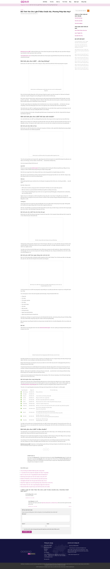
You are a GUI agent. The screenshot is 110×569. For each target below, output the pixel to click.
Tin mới (27, 4)
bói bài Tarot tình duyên (45, 327)
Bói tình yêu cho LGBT (25, 51)
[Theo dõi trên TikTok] (23, 551)
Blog (70, 1)
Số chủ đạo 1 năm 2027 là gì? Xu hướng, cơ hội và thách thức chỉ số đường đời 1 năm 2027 (81, 46)
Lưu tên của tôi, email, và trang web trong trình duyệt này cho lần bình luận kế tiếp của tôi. (42, 529)
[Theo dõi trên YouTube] (29, 551)
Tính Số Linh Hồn (78, 20)
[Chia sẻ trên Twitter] (46, 449)
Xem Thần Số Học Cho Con (81, 30)
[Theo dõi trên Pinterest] (27, 551)
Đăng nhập (83, 1)
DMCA (29, 553)
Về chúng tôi (46, 552)
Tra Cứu (52, 1)
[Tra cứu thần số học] (29, 545)
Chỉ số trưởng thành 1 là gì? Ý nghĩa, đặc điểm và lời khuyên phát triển (81, 42)
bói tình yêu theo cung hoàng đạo (29, 384)
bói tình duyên (35, 168)
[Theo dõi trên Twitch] (30, 551)
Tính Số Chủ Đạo (78, 18)
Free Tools (65, 1)
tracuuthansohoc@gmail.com (80, 547)
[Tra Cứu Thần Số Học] (25, 2)
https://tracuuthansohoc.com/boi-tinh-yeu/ (49, 502)
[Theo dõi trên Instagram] (21, 551)
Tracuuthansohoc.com (26, 55)
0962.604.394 (75, 545)
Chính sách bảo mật (47, 545)
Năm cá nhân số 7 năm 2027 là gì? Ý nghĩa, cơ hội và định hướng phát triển (82, 62)
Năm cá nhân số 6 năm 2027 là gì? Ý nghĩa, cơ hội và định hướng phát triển (82, 65)
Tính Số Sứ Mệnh (78, 23)
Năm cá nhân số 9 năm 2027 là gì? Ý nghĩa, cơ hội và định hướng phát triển (82, 55)
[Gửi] (88, 11)
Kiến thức (46, 549)
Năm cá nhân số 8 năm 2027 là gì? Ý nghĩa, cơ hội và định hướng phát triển (82, 58)
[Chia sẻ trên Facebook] (44, 449)
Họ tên (23, 523)
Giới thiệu (45, 1)
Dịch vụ (58, 1)
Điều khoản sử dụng (47, 547)
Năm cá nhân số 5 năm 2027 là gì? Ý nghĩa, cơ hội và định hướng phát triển (82, 68)
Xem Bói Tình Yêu (79, 35)
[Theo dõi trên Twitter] (25, 551)
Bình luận (24, 513)
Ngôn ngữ (76, 1)
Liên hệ (45, 550)
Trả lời (70, 506)
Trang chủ (23, 4)
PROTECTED (33, 553)
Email (48, 523)
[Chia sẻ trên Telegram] (48, 449)
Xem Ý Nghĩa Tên (78, 33)
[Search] (88, 2)
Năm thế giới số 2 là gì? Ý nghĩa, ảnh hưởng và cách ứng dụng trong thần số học (82, 51)
